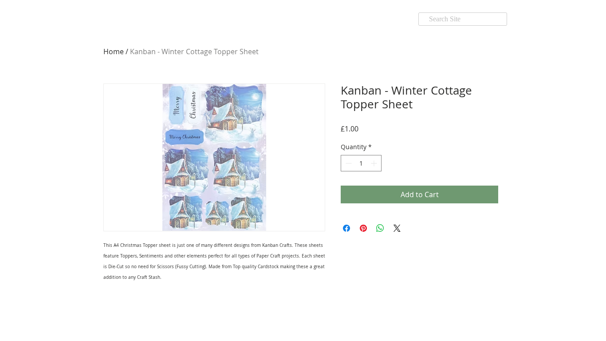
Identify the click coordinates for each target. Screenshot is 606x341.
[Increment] (374, 163)
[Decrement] (347, 163)
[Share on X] (397, 228)
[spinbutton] (361, 163)
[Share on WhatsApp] (380, 228)
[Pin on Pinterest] (363, 228)
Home (113, 51)
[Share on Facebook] (346, 228)
